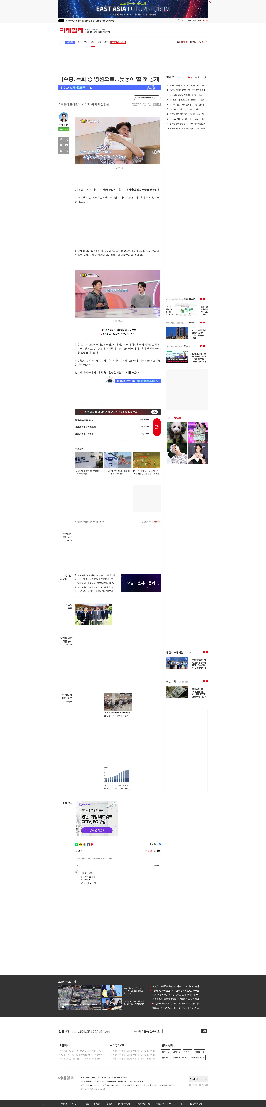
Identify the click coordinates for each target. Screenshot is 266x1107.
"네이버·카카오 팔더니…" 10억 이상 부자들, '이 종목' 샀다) (99, 583)
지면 (194, 20)
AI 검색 (70, 42)
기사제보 (181, 1103)
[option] (110, 20)
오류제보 (170, 1103)
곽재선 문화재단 (197, 1057)
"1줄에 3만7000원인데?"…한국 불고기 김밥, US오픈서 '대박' (178, 990)
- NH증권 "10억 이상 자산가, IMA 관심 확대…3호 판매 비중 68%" (81, 1054)
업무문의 (97, 1103)
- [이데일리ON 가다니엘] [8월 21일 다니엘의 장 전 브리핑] (132, 1059)
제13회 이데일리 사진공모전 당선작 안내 (88, 1031)
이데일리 (85, 30)
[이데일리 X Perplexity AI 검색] (109, 87)
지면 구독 (157, 522)
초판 (199, 20)
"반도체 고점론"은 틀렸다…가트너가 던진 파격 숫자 (174, 986)
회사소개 (63, 1103)
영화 (106, 42)
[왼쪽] (108, 605)
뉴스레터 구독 (146, 522)
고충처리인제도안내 (143, 1103)
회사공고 (74, 1103)
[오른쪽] (110, 605)
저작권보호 (159, 1103)
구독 (189, 20)
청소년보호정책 (124, 1103)
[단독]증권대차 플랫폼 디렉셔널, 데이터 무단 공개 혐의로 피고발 (180, 1003)
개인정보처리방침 (195, 1103)
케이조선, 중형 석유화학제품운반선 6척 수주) (94, 579)
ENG (182, 20)
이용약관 (108, 1103)
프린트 (66, 145)
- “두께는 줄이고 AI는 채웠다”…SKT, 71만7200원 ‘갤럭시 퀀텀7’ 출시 (81, 1059)
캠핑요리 (165, 1057)
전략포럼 (176, 1052)
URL (66, 151)
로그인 (205, 20)
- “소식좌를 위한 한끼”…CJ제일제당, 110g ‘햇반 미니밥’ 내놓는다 (81, 1050)
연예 (86, 42)
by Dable (69, 645)
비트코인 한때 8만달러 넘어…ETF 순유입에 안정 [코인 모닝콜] (179, 1008)
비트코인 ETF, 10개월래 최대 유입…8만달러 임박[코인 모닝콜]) (101, 575)
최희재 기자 (64, 125)
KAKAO (61, 151)
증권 (197, 77)
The (202, 42)
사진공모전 (199, 1052)
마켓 (193, 42)
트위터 (66, 139)
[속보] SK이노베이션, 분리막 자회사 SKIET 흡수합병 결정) (99, 591)
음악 (99, 42)
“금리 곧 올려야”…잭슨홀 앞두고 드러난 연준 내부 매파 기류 (178, 995)
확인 (204, 1031)
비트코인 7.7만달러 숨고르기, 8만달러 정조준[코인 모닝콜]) (99, 587)
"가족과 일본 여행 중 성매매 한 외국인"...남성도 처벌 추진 (176, 999)
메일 (61, 145)
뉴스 (190, 77)
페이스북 (61, 139)
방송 (93, 42)
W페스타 (187, 1052)
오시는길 (86, 1103)
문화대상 (165, 1052)
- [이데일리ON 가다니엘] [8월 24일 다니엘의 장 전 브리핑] (132, 1054)
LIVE (61, 20)
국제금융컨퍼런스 (180, 1057)
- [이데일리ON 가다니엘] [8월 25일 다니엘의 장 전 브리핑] (132, 1050)
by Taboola (68, 540)
